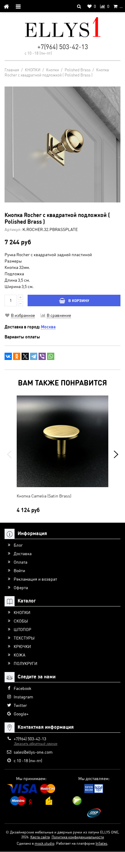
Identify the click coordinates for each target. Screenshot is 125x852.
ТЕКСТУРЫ (24, 637)
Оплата (20, 562)
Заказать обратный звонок (35, 743)
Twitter (20, 705)
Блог (18, 545)
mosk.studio (44, 843)
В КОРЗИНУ (78, 300)
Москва (48, 326)
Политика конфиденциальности (78, 837)
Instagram (23, 696)
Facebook (22, 688)
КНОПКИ (22, 612)
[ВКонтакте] (8, 356)
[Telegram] (33, 356)
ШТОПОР (22, 629)
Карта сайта (40, 837)
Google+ (21, 713)
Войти (19, 570)
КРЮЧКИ (22, 646)
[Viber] (42, 356)
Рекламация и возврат (35, 579)
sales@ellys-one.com (33, 752)
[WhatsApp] (50, 356)
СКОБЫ (21, 620)
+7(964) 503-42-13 (62, 46)
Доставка (23, 553)
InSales (101, 843)
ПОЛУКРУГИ (25, 663)
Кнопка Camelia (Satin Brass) (44, 495)
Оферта (21, 587)
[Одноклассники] (16, 356)
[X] (25, 356)
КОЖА (19, 654)
